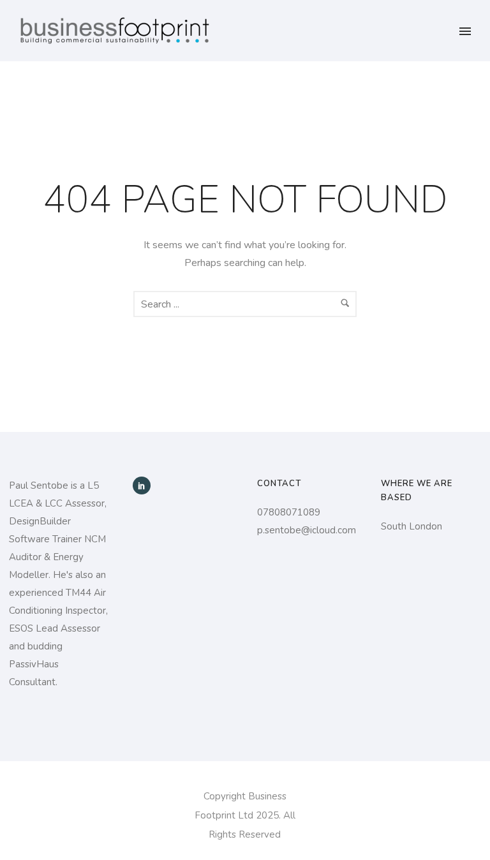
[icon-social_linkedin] (142, 485)
